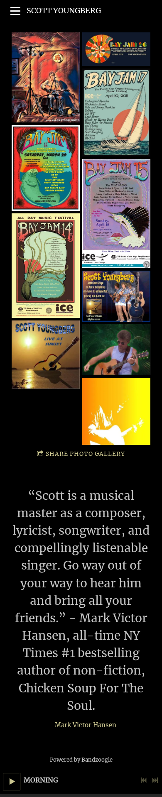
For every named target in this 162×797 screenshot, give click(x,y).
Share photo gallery (85, 453)
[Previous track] (143, 780)
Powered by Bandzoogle (81, 760)
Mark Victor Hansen (85, 725)
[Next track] (155, 780)
